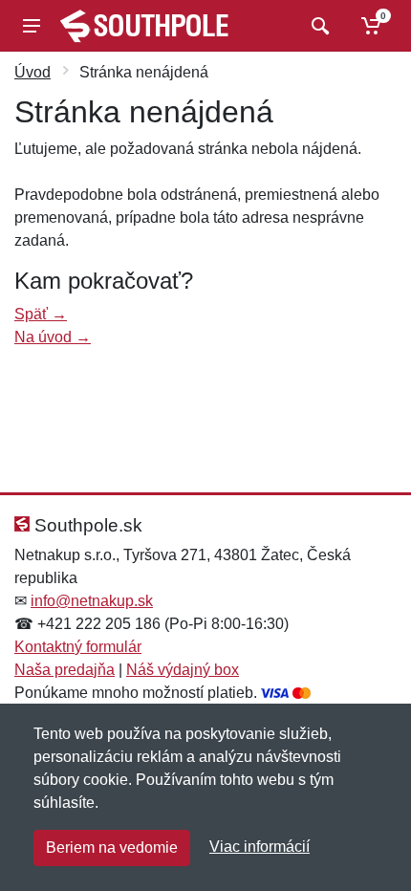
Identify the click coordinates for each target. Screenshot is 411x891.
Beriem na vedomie (112, 847)
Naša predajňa (64, 670)
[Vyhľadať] (317, 26)
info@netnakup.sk (92, 601)
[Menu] (31, 26)
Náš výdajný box (182, 670)
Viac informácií (259, 846)
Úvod (32, 72)
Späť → (40, 314)
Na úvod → (52, 337)
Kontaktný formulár (77, 647)
